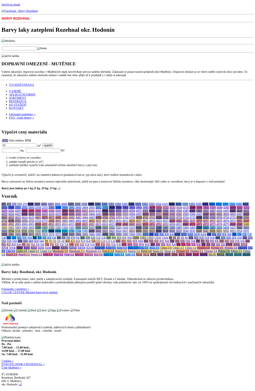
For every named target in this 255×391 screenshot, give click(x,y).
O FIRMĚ (15, 91)
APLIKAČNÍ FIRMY (22, 94)
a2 (20, 384)
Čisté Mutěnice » (11, 367)
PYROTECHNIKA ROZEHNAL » (23, 364)
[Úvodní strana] (15, 19)
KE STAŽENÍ (17, 104)
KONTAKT (16, 108)
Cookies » (7, 360)
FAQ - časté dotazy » (21, 117)
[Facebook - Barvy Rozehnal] (19, 11)
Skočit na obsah (10, 4)
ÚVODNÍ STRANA (21, 84)
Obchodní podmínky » (22, 114)
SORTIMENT (17, 97)
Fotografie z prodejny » (15, 289)
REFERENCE (18, 101)
